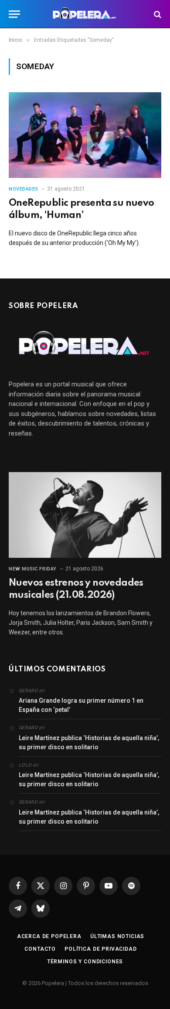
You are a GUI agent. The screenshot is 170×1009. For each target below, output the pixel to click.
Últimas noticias (117, 936)
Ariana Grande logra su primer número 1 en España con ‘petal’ (81, 705)
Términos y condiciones (85, 962)
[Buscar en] (156, 14)
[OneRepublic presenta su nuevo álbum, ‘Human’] (85, 135)
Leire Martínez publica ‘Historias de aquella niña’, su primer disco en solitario (89, 742)
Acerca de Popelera (49, 936)
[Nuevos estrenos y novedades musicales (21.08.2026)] (85, 515)
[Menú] (14, 14)
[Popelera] (85, 14)
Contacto (40, 949)
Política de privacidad (100, 949)
